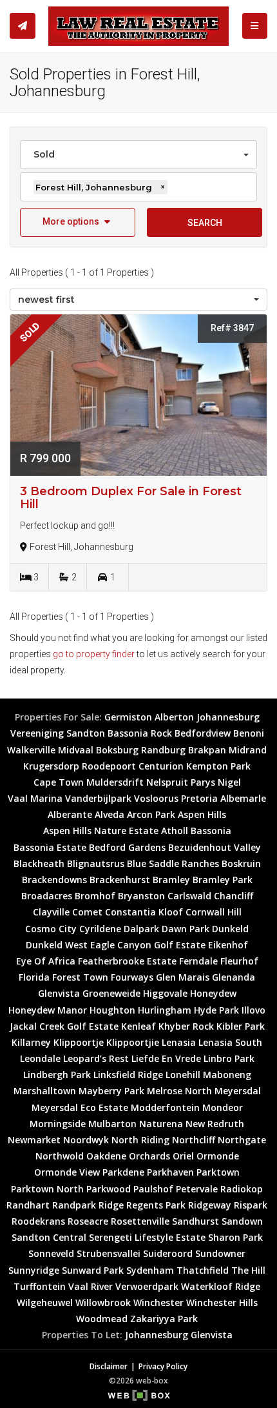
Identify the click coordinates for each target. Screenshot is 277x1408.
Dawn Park (185, 929)
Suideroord (168, 1253)
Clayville (51, 912)
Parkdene (123, 1172)
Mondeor (222, 1107)
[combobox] (138, 154)
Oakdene (106, 1156)
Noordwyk (86, 1140)
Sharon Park (235, 1237)
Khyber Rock (186, 1026)
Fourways (132, 977)
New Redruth (215, 1123)
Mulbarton (112, 1123)
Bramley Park (223, 879)
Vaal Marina (35, 798)
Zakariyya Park (164, 1318)
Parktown (218, 1172)
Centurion (161, 766)
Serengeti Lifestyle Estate (147, 1237)
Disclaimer (109, 1366)
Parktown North (47, 1189)
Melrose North (179, 1091)
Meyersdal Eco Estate (80, 1107)
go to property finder (94, 654)
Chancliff (233, 896)
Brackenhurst (120, 879)
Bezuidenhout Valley (214, 847)
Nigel (229, 782)
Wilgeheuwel (45, 1302)
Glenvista (59, 993)
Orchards (149, 1156)
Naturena (161, 1123)
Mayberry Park (111, 1091)
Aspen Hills (202, 814)
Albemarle (243, 798)
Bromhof (95, 896)
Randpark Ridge (88, 1205)
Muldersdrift (115, 782)
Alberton (174, 717)
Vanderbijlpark (98, 798)
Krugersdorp (51, 766)
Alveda (109, 814)
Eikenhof (228, 945)
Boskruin (241, 863)
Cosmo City (51, 929)
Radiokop (241, 1189)
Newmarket (34, 1140)
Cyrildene (100, 929)
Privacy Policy (162, 1366)
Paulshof (153, 1189)
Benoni (248, 733)
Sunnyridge (33, 1270)
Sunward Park (93, 1270)
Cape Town (58, 782)
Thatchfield (203, 1270)
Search (204, 223)
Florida (34, 977)
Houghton (112, 1010)
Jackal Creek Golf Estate (64, 1026)
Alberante (70, 814)
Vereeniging (37, 733)
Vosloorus (156, 798)
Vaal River (90, 1286)
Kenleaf (138, 1026)
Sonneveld (51, 1253)
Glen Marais (182, 977)
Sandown (242, 1221)
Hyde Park (216, 1010)
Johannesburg (228, 717)
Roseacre (88, 1221)
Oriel (183, 1156)
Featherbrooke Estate (127, 961)
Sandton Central (49, 1237)
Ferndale (198, 961)
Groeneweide (111, 993)
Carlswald (189, 896)
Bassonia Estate (50, 847)
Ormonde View (67, 1172)
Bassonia (211, 830)
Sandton (85, 733)
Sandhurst (195, 1221)
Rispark (250, 1205)
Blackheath (39, 863)
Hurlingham (164, 1010)
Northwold (59, 1156)
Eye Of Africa (45, 961)
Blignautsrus (95, 863)
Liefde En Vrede (166, 1058)
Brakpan (207, 750)
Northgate (242, 1140)
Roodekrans (38, 1221)
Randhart (28, 1205)
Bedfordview (203, 733)
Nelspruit (167, 782)
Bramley (171, 879)
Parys (203, 782)
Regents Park (156, 1205)
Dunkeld (230, 929)
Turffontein (40, 1286)
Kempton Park (218, 766)
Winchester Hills (222, 1302)
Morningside (58, 1123)
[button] (77, 222)
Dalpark (141, 929)
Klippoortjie (132, 1042)
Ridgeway (209, 1205)
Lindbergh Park (57, 1074)
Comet (87, 912)
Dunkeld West (57, 945)
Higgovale (165, 993)
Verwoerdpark (146, 1286)
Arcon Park (151, 814)
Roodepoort (109, 766)
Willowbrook (103, 1302)
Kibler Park (240, 1026)
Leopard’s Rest (96, 1058)
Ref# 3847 (232, 328)
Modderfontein (165, 1107)
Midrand (248, 750)
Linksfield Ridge (128, 1074)
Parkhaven (170, 1172)
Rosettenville (140, 1221)
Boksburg (117, 750)
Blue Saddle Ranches (173, 863)
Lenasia (179, 1042)
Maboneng (227, 1074)
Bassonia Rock (140, 733)
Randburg (163, 750)
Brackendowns (54, 879)
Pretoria (199, 798)
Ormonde (217, 1156)
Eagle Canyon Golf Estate (147, 945)
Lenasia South (230, 1042)
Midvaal (75, 750)
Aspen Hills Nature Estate (100, 830)
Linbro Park (229, 1058)
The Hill (248, 1270)
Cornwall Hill (214, 912)
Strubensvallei (108, 1253)
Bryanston (141, 896)
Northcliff (193, 1140)
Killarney (31, 1042)
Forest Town (80, 977)
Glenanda (233, 977)
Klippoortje (78, 1042)
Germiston (128, 717)
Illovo (253, 1010)
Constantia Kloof (144, 912)
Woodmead (102, 1318)
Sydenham (150, 1270)
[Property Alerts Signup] (22, 26)
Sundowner (220, 1253)
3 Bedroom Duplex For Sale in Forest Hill (131, 497)
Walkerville (31, 750)
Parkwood (108, 1189)
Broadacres (46, 896)
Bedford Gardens (127, 847)
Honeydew (213, 993)
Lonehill (183, 1074)
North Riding (140, 1140)
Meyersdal (238, 1091)
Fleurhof (239, 961)
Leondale (40, 1058)
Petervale (197, 1189)
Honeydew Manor (47, 1010)
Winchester (158, 1302)
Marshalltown (45, 1091)
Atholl (174, 830)
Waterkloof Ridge (220, 1286)
